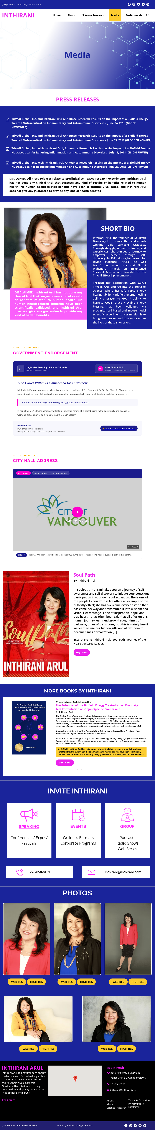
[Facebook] (129, 4)
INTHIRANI (18, 15)
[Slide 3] (81, 769)
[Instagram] (133, 4)
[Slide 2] (77, 769)
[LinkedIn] (138, 4)
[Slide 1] (73, 769)
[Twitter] (143, 4)
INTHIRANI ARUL (22, 1067)
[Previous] (11, 736)
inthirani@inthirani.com (29, 4)
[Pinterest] (147, 4)
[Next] (144, 736)
